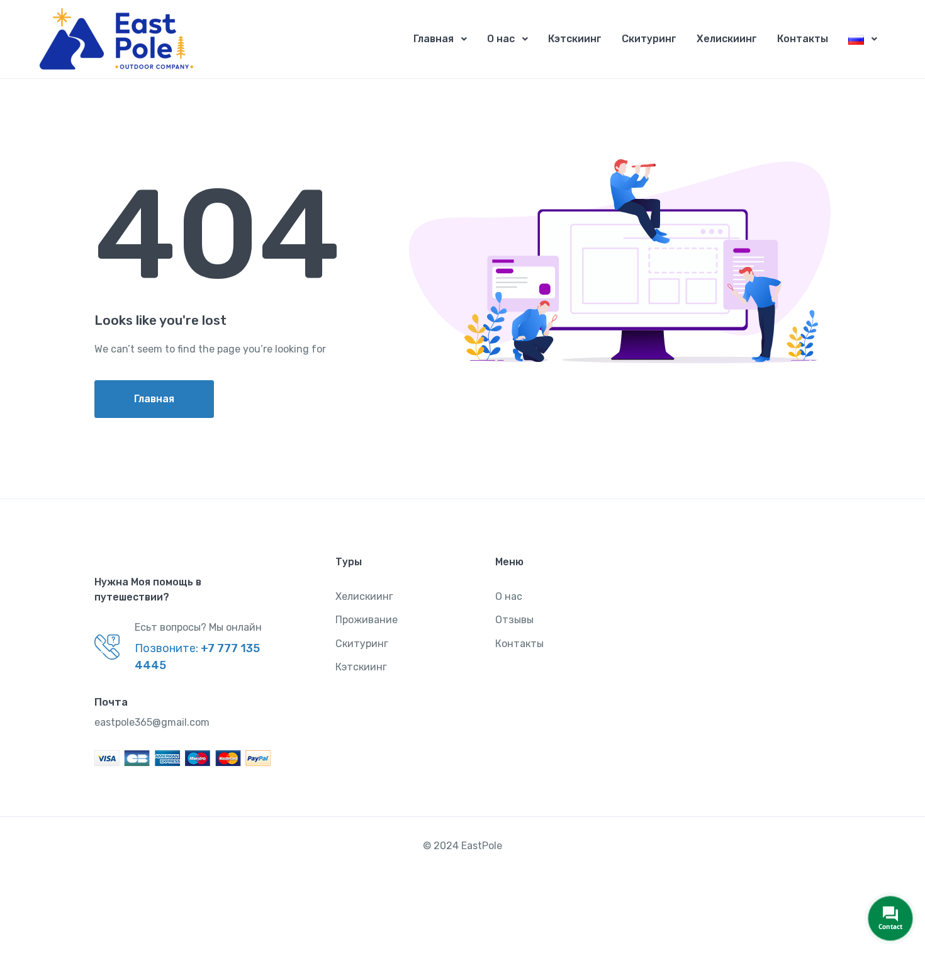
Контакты (802, 39)
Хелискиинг (727, 39)
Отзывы (514, 620)
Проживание (366, 620)
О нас (501, 39)
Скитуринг (649, 39)
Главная (433, 39)
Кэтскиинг (575, 39)
